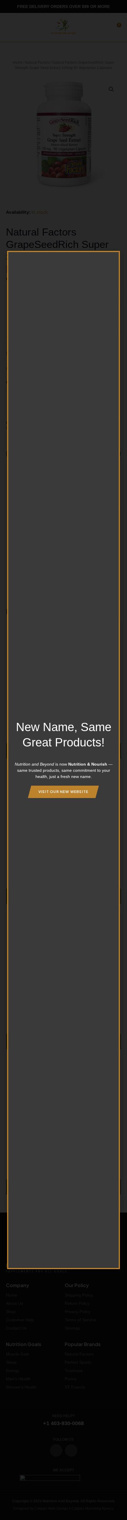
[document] (63, 760)
